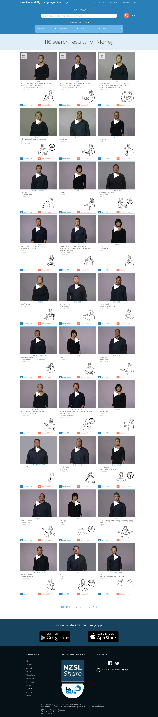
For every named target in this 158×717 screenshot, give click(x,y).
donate (116, 355)
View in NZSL (46, 713)
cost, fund (116, 190)
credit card (116, 244)
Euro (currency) (38, 465)
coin (77, 190)
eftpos (116, 409)
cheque (38, 137)
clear (134, 15)
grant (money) (38, 572)
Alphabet (103, 2)
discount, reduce (38, 355)
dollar (77, 355)
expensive (77, 465)
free (116, 518)
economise (77, 409)
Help (135, 2)
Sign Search (79, 9)
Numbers (114, 2)
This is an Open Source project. (116, 669)
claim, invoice (38, 190)
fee (77, 518)
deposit (77, 302)
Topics (93, 2)
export (38, 518)
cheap (38, 81)
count (77, 244)
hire (77, 572)
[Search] (126, 15)
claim (77, 137)
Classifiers (125, 2)
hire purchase (116, 572)
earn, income (38, 409)
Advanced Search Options (78, 23)
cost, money (38, 244)
